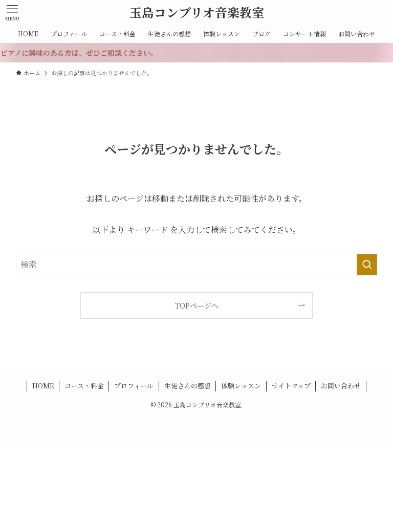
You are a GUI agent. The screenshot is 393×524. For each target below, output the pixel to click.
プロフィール (134, 385)
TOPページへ (197, 305)
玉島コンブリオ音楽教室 (196, 12)
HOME (43, 385)
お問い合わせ (341, 385)
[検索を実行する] (367, 264)
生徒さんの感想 (187, 385)
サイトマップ (291, 385)
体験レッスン (241, 385)
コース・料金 (84, 385)
